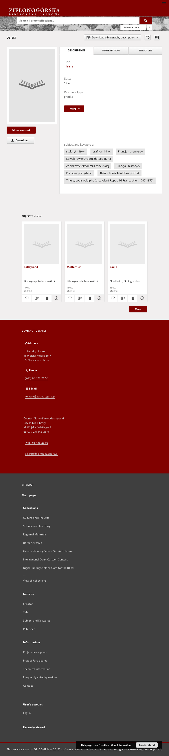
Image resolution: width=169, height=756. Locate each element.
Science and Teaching (36, 526)
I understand (147, 745)
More (138, 309)
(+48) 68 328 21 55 (36, 378)
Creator (28, 604)
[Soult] (127, 244)
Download (22, 140)
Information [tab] (111, 50)
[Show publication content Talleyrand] (46, 298)
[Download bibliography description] (36, 298)
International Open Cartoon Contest (45, 559)
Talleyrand (31, 267)
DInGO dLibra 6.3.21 (47, 749)
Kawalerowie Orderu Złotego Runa (88, 159)
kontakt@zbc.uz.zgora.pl (40, 396)
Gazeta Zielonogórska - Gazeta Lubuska (48, 551)
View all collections (34, 580)
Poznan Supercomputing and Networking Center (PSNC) (125, 749)
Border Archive (32, 543)
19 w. (67, 83)
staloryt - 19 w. (75, 151)
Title (26, 612)
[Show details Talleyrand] (56, 298)
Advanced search (133, 27)
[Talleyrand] (41, 244)
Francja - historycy (128, 166)
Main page (29, 495)
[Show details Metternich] (99, 298)
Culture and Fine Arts (36, 518)
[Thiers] (32, 85)
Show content (21, 130)
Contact (28, 685)
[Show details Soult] (142, 298)
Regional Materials (34, 534)
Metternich (74, 267)
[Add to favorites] (148, 37)
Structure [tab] (145, 50)
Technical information (36, 669)
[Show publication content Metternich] (89, 298)
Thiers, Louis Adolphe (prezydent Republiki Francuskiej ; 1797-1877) (109, 180)
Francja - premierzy (130, 151)
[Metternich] (84, 244)
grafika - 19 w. (101, 151)
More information (121, 745)
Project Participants (35, 660)
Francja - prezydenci (79, 173)
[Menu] (164, 3)
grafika (68, 97)
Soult (113, 267)
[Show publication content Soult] (132, 298)
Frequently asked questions (40, 677)
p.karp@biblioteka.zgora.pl (41, 453)
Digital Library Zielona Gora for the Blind (48, 568)
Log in (27, 713)
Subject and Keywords (36, 620)
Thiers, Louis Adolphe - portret (119, 173)
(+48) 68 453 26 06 (36, 442)
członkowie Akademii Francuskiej (87, 166)
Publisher (29, 629)
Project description (34, 652)
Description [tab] (76, 50)
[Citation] (157, 37)
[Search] (146, 20)
